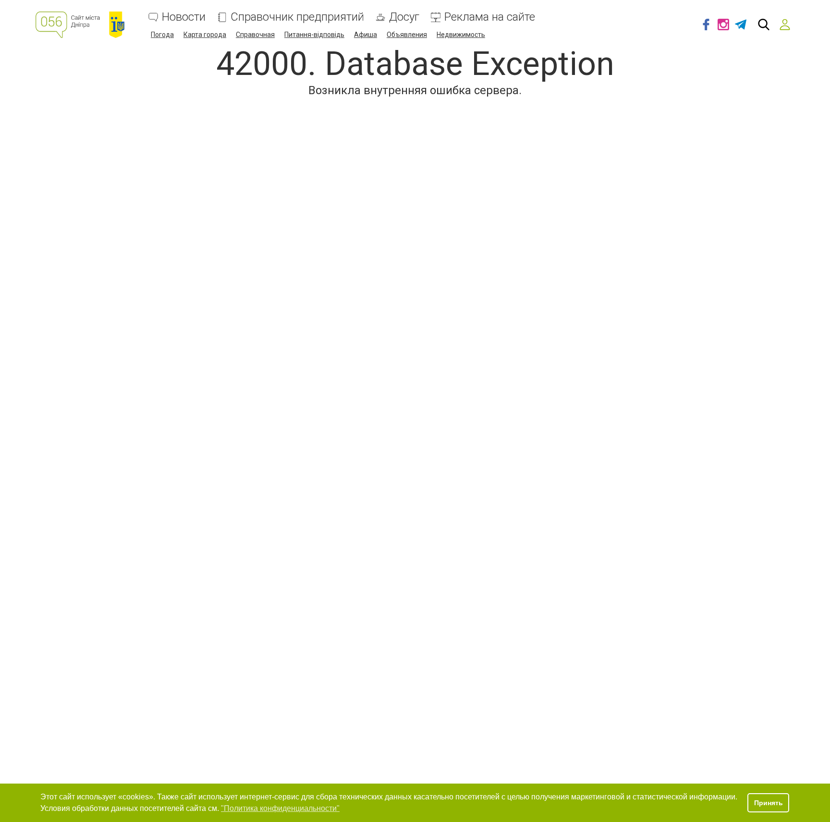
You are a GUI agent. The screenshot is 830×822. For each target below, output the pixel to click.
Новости (184, 17)
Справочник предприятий (297, 17)
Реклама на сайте (489, 17)
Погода (162, 34)
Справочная (255, 34)
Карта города (204, 34)
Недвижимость (461, 34)
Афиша (365, 34)
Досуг (404, 17)
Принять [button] (768, 803)
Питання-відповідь (314, 34)
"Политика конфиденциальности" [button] (280, 808)
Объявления (407, 34)
